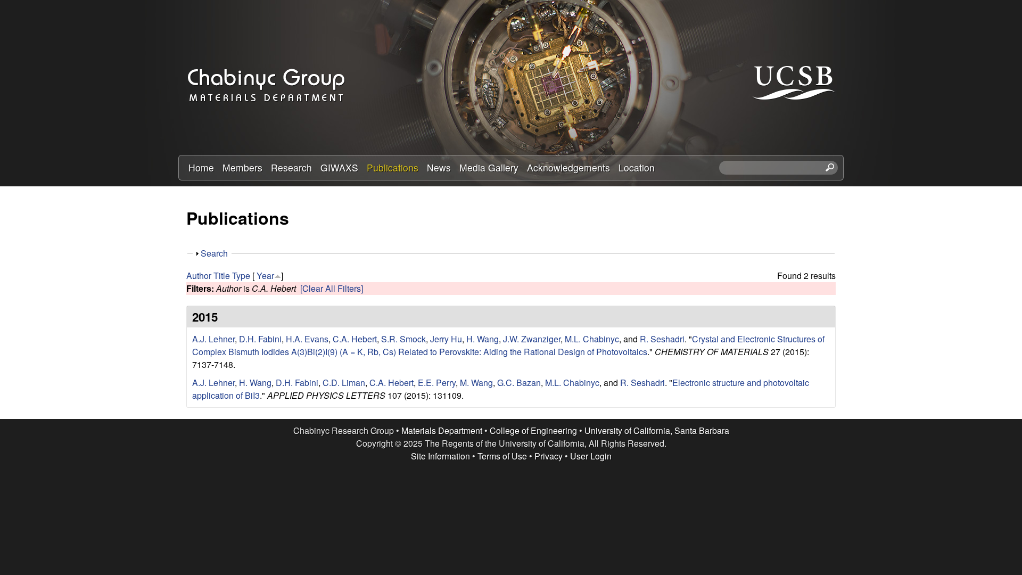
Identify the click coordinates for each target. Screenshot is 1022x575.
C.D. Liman (344, 382)
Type (241, 275)
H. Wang (482, 339)
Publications (392, 167)
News (439, 167)
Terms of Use (502, 456)
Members (242, 167)
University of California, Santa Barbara (656, 430)
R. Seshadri (662, 339)
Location (637, 167)
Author (198, 275)
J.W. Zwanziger (532, 339)
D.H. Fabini (260, 339)
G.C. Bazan (519, 382)
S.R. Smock (403, 339)
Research (291, 167)
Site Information (440, 456)
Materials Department (441, 430)
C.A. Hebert (355, 339)
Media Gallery (488, 167)
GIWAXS (339, 167)
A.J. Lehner (213, 339)
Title (221, 275)
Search (214, 253)
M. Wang (476, 382)
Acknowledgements (568, 167)
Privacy (548, 456)
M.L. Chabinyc (592, 339)
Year (265, 275)
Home (201, 167)
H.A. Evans (307, 339)
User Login (591, 456)
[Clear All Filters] (331, 288)
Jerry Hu (446, 339)
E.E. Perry (437, 382)
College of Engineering (533, 430)
